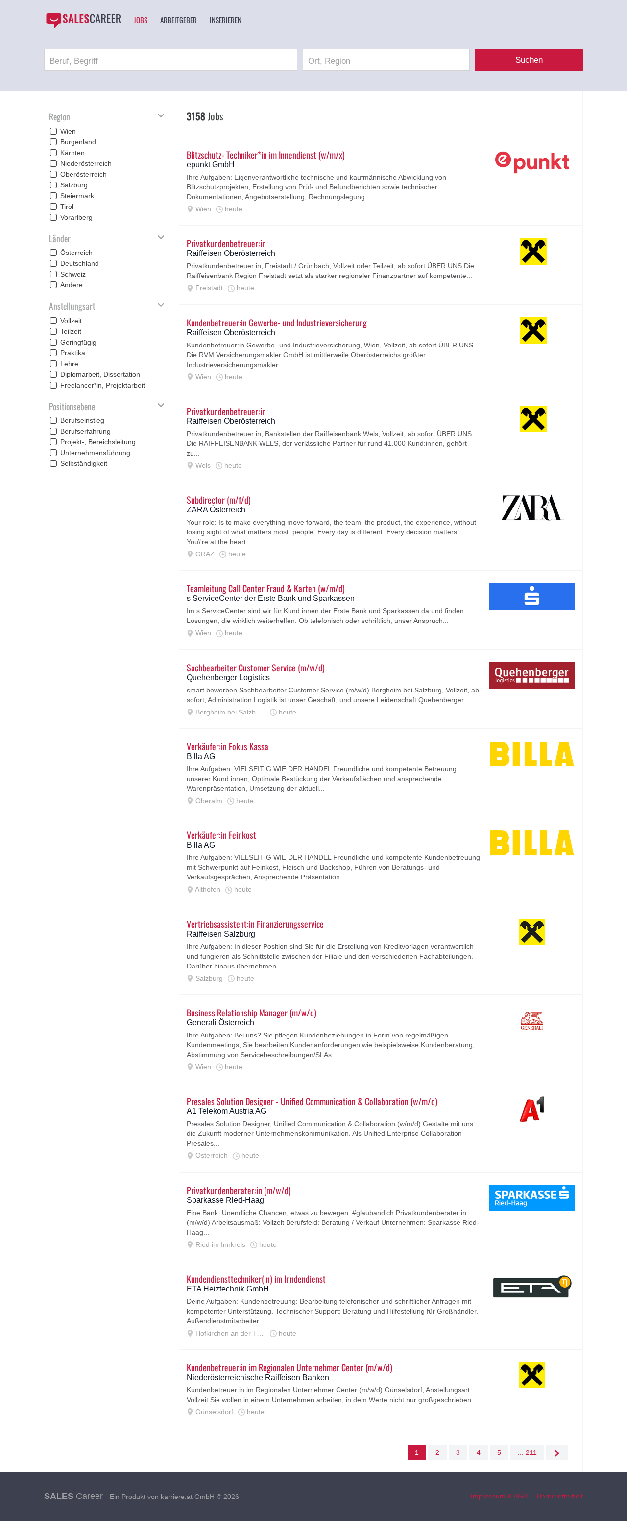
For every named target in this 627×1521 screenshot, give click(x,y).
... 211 (527, 1452)
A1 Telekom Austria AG (226, 1111)
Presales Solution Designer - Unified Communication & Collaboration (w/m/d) (312, 1101)
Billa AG (201, 756)
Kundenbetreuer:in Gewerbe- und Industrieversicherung (277, 322)
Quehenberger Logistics (228, 677)
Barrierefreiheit (560, 1496)
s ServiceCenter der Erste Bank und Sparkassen (271, 598)
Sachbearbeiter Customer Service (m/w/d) (256, 667)
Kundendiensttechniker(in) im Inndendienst (256, 1278)
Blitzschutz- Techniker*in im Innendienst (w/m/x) (266, 154)
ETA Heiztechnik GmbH (228, 1289)
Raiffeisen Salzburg (221, 934)
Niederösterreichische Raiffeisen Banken (258, 1377)
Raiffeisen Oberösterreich (231, 253)
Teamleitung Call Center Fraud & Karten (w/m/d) (266, 588)
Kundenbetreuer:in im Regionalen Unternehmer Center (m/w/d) (289, 1367)
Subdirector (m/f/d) (219, 499)
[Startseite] (83, 20)
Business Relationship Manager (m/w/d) (251, 1012)
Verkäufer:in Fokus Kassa (227, 746)
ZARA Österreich (216, 510)
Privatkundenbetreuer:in (226, 243)
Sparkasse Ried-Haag (225, 1200)
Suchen (529, 60)
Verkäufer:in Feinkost (221, 835)
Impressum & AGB (499, 1496)
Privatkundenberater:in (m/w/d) (239, 1190)
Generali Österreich (220, 1022)
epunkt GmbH (211, 165)
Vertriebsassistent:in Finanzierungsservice (255, 924)
